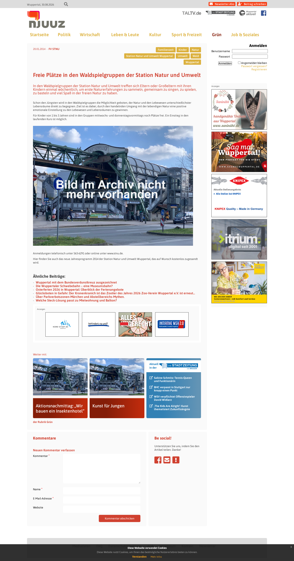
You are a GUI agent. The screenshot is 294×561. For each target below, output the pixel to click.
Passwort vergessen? (254, 66)
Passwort (224, 56)
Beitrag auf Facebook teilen (157, 460)
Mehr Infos (156, 556)
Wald (196, 56)
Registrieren (259, 69)
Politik (64, 34)
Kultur (155, 34)
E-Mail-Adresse (43, 498)
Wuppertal (192, 62)
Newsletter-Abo (224, 4)
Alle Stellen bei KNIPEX (227, 193)
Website (38, 507)
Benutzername (220, 51)
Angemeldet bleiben (254, 63)
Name (37, 489)
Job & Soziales (245, 34)
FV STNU (54, 49)
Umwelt (183, 56)
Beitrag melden (175, 460)
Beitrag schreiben (255, 4)
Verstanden (139, 556)
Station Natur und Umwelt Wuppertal (149, 56)
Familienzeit (166, 49)
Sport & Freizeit (187, 34)
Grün (216, 34)
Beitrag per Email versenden (166, 460)
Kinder (183, 49)
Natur (195, 49)
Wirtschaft (90, 34)
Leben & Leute (125, 34)
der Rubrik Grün (43, 422)
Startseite (39, 34)
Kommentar (41, 456)
